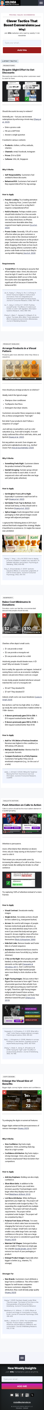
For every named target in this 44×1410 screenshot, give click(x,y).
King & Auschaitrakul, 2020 (22, 448)
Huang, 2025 (23, 1128)
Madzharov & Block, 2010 (20, 1194)
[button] (41, 3)
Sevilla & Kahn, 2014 (23, 1249)
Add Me (22, 50)
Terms (25, 1408)
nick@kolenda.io (22, 1402)
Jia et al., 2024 (29, 253)
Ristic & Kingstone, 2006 (25, 940)
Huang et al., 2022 (16, 437)
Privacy (19, 1408)
